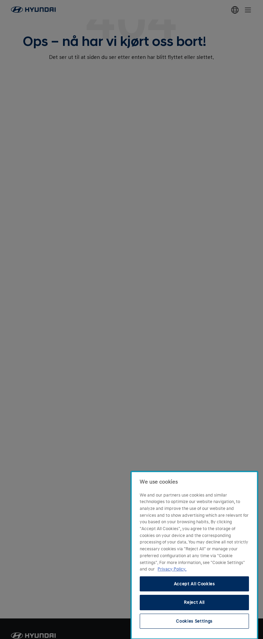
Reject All (194, 602)
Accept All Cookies (194, 584)
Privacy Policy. (172, 569)
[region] (194, 555)
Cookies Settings (194, 621)
